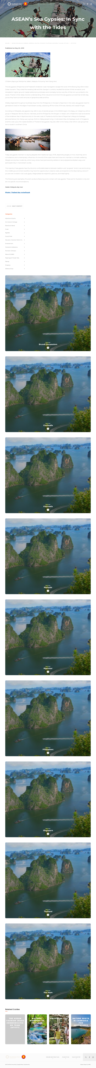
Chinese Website (73, 3)
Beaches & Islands (10, 225)
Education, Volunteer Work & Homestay (15, 240)
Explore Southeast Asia (38, 3)
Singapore (55, 43)
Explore (7, 43)
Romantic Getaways (10, 250)
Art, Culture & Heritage (11, 222)
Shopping (7, 265)
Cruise (6, 229)
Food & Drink (8, 236)
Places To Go (51, 3)
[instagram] (91, 4)
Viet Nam (66, 43)
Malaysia (37, 43)
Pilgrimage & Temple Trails (12, 258)
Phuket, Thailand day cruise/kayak (17, 192)
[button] (14, 206)
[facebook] (87, 4)
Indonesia (31, 43)
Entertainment (9, 243)
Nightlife (7, 232)
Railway (7, 261)
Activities (73, 43)
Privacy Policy (13, 1064)
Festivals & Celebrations (11, 247)
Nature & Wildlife (9, 254)
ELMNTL (89, 1064)
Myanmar (42, 43)
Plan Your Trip (62, 3)
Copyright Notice (20, 1064)
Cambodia (25, 43)
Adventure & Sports (10, 218)
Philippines (49, 43)
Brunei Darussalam (17, 43)
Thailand (60, 43)
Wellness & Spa (9, 268)
